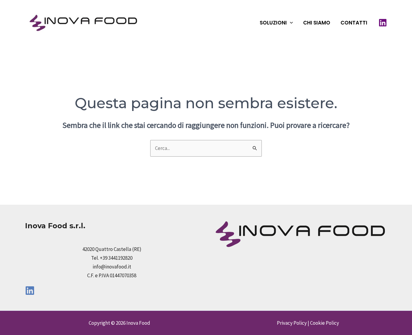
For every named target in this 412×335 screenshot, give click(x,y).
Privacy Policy (292, 323)
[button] (290, 23)
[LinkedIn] (383, 22)
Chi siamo (316, 22)
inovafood (171, 22)
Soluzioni (273, 22)
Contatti (354, 22)
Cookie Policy (324, 323)
